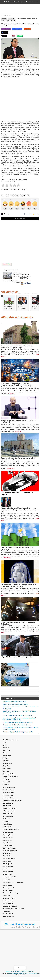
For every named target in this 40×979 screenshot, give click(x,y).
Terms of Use (24, 971)
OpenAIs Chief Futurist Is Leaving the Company (19, 657)
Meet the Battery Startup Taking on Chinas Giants (17, 493)
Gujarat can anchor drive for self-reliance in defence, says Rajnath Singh (17, 347)
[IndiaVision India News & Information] (21, 9)
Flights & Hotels (30, 2)
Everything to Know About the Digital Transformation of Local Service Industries (16, 384)
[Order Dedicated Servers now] (15, 685)
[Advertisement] (20, 99)
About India (6, 2)
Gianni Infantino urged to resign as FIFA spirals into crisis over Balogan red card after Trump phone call (19, 510)
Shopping (20, 2)
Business (12, 18)
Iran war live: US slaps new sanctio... (36, 306)
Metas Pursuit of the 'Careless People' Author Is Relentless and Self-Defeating (18, 585)
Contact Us (31, 971)
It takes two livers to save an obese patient (15, 704)
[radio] (3, 185)
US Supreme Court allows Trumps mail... (8, 306)
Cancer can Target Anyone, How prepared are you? (18, 722)
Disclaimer (17, 971)
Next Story (24, 278)
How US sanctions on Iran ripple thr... (22, 306)
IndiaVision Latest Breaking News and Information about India (23, 973)
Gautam (28, 29)
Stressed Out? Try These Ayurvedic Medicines (16, 725)
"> (23, 36)
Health (14, 2)
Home (4, 18)
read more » (11, 393)
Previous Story (11, 270)
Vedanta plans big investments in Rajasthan (11, 281)
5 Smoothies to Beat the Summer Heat (14, 701)
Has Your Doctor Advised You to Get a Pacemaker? (18, 715)
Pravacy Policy (10, 971)
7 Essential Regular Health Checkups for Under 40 (18, 732)
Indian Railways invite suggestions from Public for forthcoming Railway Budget (21, 274)
